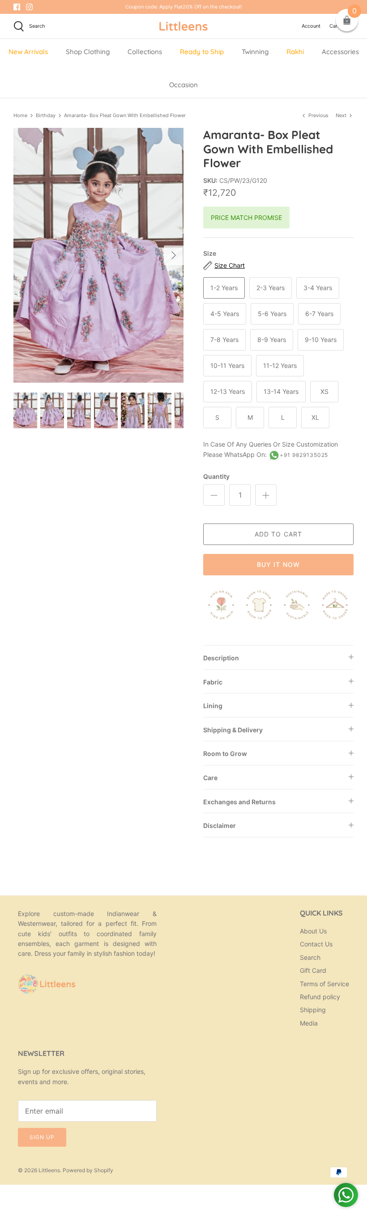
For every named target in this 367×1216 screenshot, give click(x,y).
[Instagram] (29, 7)
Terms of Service (324, 984)
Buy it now (278, 564)
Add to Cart (278, 534)
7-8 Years (224, 339)
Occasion (183, 84)
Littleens (49, 1170)
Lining (212, 705)
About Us (313, 931)
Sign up (42, 1137)
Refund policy (320, 997)
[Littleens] (183, 26)
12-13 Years (227, 391)
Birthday (45, 115)
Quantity (216, 476)
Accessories (340, 51)
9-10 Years (321, 339)
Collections (145, 51)
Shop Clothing (88, 51)
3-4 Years (317, 287)
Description (221, 658)
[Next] (174, 255)
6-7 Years (319, 313)
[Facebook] (16, 7)
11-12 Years (280, 365)
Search (310, 957)
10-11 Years (227, 365)
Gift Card (313, 970)
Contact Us (316, 944)
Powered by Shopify (88, 1170)
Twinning (255, 51)
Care (210, 777)
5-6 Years (272, 313)
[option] (98, 255)
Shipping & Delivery (233, 730)
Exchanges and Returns (239, 802)
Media (309, 1023)
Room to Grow (225, 753)
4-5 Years (224, 313)
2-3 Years (270, 287)
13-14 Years (281, 391)
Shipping (313, 1009)
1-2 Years (224, 287)
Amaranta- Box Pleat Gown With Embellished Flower (125, 115)
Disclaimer (219, 825)
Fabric (212, 682)
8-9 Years (271, 339)
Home (20, 115)
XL (315, 417)
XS (324, 391)
